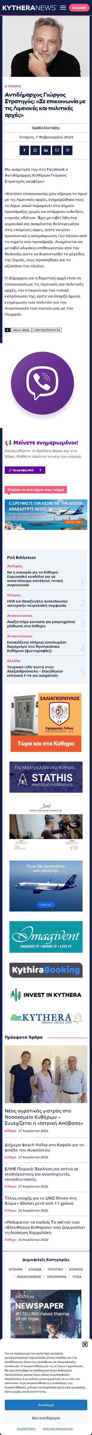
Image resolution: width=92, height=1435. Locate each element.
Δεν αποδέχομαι (46, 1418)
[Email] (57, 150)
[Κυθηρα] (29, 8)
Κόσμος (14, 595)
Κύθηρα (10, 1131)
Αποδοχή (46, 1405)
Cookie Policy (26, 1428)
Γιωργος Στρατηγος (47, 330)
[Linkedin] (46, 150)
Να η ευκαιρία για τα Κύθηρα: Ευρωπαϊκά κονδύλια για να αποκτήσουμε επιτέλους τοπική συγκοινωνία (35, 578)
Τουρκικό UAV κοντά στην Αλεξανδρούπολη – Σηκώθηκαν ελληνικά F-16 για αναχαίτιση (35, 671)
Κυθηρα (13, 86)
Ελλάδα (14, 661)
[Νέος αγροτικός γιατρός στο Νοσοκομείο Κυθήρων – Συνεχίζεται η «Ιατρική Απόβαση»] (46, 1074)
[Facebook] (24, 150)
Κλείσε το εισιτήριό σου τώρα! (36, 489)
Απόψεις (14, 566)
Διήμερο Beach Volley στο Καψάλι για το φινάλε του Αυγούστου (44, 1147)
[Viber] (67, 150)
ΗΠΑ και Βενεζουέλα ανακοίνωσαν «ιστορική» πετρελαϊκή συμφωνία (37, 603)
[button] (85, 1344)
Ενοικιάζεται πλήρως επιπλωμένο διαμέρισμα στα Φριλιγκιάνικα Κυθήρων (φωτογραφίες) (37, 646)
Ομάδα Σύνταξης (46, 128)
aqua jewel (21, 330)
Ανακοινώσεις (19, 615)
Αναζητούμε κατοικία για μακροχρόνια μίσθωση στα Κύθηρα (41, 624)
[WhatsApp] (35, 150)
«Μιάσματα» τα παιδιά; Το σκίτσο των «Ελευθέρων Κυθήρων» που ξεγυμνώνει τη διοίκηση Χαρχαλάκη (45, 1227)
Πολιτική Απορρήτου (58, 1428)
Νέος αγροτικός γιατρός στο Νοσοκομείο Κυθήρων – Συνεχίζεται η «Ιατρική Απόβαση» (44, 1117)
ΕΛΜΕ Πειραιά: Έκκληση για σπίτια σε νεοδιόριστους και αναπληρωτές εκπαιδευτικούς (42, 1174)
